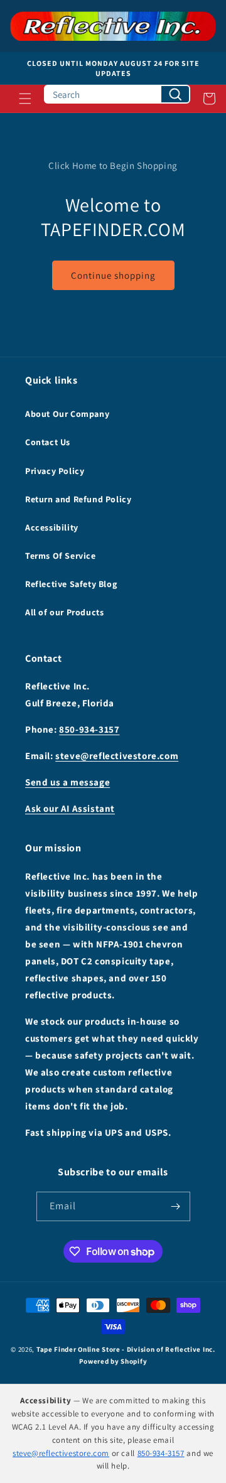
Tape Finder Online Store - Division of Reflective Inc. (125, 1349)
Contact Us (47, 442)
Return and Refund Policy (78, 499)
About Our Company (67, 413)
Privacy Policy (54, 471)
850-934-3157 (89, 729)
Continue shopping (113, 275)
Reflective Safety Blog (71, 584)
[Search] (175, 94)
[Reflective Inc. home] (113, 26)
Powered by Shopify (113, 1361)
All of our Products (64, 612)
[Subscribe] (176, 1206)
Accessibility (51, 527)
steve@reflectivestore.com (116, 756)
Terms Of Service (60, 555)
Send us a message (67, 782)
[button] (25, 98)
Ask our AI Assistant (70, 808)
